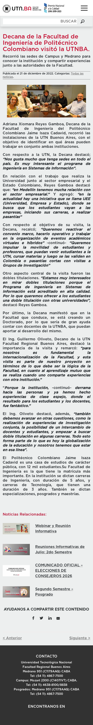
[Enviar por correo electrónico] (58, 618)
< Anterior (12, 638)
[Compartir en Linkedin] (50, 618)
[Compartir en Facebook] (33, 618)
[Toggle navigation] (84, 8)
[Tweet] (41, 618)
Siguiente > (79, 638)
